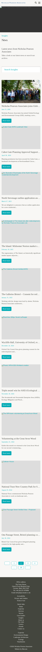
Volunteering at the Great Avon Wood (19, 438)
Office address (21, 582)
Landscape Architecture (21, 637)
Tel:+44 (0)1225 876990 (21, 590)
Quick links (21, 604)
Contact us (21, 629)
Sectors (21, 613)
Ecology (21, 639)
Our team (21, 622)
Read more (6, 121)
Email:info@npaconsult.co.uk (21, 593)
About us (21, 620)
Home (21, 606)
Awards (21, 626)
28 (21, 567)
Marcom (24, 649)
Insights (21, 618)
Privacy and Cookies (21, 598)
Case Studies (21, 615)
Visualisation (21, 642)
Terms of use (21, 600)
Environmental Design (21, 635)
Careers (21, 624)
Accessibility (21, 596)
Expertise (21, 609)
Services (21, 611)
